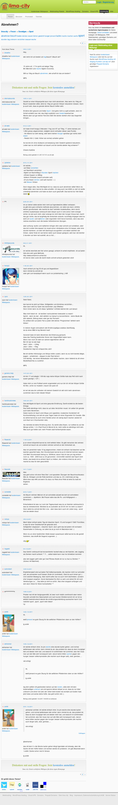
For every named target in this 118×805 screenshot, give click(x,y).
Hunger (60, 133)
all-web (7, 126)
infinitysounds (9, 243)
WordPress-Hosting (73, 11)
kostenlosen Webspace (10, 104)
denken (25, 36)
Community (104, 11)
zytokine (7, 162)
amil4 (6, 612)
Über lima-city (63, 795)
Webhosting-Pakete (57, 11)
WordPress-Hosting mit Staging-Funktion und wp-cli (103, 60)
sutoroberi (8, 569)
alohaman (8, 644)
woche (33, 39)
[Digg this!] (13, 790)
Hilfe (111, 11)
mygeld (7, 549)
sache (76, 36)
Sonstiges (22, 31)
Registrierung (108, 2)
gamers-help (8, 373)
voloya (6, 519)
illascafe (7, 469)
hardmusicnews (10, 400)
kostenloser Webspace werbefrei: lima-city (24, 6)
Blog (71, 795)
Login (99, 2)
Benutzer (19, 16)
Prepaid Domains (102, 64)
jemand (53, 36)
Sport (31, 31)
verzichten (21, 39)
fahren (35, 36)
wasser (28, 39)
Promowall (29, 16)
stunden (4, 39)
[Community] (5, 15)
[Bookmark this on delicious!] (44, 790)
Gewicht (62, 113)
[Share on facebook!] (36, 790)
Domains (85, 11)
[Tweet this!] (5, 790)
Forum (10, 16)
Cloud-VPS (94, 11)
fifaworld (7, 439)
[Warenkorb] (115, 10)
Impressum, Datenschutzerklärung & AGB (89, 795)
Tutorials (39, 16)
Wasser (29, 182)
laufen (58, 35)
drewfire (7, 52)
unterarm (13, 39)
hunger (47, 36)
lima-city (4, 31)
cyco (6, 296)
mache (64, 36)
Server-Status (110, 795)
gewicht (41, 36)
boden (19, 36)
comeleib (7, 492)
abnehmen (5, 35)
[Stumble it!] (21, 790)
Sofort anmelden (103, 32)
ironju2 (6, 265)
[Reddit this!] (28, 790)
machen (70, 36)
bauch (13, 35)
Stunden (45, 172)
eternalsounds (9, 98)
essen (30, 36)
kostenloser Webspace (39, 11)
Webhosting (7, 795)
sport (81, 35)
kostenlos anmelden (63, 87)
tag (8, 39)
